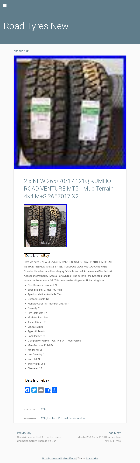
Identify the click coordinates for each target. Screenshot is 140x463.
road (65, 418)
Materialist (92, 458)
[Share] (47, 390)
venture (81, 418)
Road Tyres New (36, 26)
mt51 (59, 418)
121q (43, 409)
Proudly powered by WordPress (59, 458)
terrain (72, 418)
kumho (51, 418)
